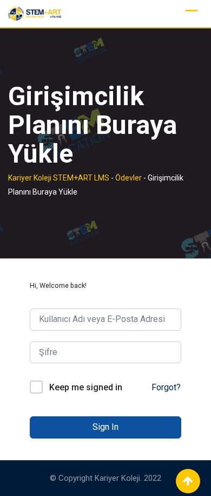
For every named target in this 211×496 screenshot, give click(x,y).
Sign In (105, 427)
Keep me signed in (85, 387)
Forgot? (166, 387)
